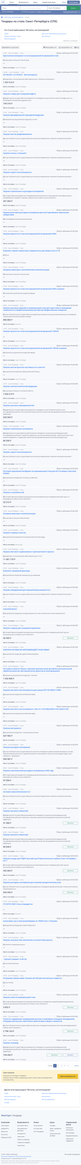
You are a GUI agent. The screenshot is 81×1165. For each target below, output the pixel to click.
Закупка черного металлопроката (17, 172)
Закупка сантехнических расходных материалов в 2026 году (28, 771)
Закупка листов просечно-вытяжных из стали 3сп (24, 367)
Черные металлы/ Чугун (12, 36)
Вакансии (4, 1131)
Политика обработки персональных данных (16, 1156)
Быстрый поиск (22, 1125)
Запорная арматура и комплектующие (19, 514)
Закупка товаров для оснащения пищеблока (21, 628)
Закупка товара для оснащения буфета (19, 94)
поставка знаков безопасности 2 (16, 792)
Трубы (6, 34)
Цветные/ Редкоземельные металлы (54, 34)
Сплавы (6, 1102)
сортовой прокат (10, 609)
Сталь (22, 53)
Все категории (7, 12)
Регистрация (73, 2)
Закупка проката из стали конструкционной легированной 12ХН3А (31, 331)
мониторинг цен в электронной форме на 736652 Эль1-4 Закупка (30, 921)
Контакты (4, 1134)
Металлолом (46, 36)
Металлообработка (48, 1099)
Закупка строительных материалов (18, 429)
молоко (31, 12)
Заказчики (20, 1136)
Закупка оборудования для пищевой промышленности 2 (26, 590)
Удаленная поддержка (69, 1140)
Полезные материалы (70, 1129)
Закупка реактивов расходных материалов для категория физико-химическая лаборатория (36, 213)
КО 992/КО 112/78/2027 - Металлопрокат (20, 75)
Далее (76, 1065)
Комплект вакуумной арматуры (16, 571)
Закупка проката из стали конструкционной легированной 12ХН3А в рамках (35, 348)
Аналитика (21, 1145)
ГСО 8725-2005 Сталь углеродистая (18, 904)
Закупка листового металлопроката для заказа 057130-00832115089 (32, 690)
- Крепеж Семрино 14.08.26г (15, 959)
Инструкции (70, 1133)
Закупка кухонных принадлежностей (18, 405)
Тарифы (52, 1125)
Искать (73, 8)
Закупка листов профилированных (17, 134)
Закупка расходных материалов (16, 747)
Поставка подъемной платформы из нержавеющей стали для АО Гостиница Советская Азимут (39, 472)
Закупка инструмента (12, 728)
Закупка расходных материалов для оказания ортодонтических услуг (32, 882)
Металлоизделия (10, 39)
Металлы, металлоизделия (14, 17)
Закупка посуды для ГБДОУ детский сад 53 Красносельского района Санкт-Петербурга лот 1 (39, 859)
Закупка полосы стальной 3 (14, 153)
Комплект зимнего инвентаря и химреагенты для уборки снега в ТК (31, 251)
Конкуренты (21, 1133)
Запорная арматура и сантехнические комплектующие (26, 270)
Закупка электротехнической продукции (20, 386)
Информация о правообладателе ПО (13, 1158)
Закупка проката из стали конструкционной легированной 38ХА (29, 234)
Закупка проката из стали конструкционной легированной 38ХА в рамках (33, 289)
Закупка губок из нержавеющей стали (19, 997)
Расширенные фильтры (22, 1130)
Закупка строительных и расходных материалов (23, 191)
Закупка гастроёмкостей (13, 492)
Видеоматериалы (72, 1136)
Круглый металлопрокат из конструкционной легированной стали (30, 56)
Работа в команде (23, 1139)
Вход (64, 2)
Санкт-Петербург (13, 53)
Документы (5, 1128)
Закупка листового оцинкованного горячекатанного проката (28, 552)
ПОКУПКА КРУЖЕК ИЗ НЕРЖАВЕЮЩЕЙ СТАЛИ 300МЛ (26, 650)
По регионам (38, 1125)
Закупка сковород (10, 1043)
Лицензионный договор (55, 1135)
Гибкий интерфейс (23, 1142)
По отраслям (38, 1128)
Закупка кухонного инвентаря (15, 811)
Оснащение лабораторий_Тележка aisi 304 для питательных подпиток (32, 978)
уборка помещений (44, 12)
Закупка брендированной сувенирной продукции (23, 115)
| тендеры (11, 1115)
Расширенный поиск (71, 12)
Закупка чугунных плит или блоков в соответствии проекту (27, 940)
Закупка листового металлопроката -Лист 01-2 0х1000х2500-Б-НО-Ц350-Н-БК (36, 709)
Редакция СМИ (6, 1137)
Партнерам (5, 1125)
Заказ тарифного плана (55, 1130)
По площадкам (39, 1131)
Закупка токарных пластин (14, 533)
